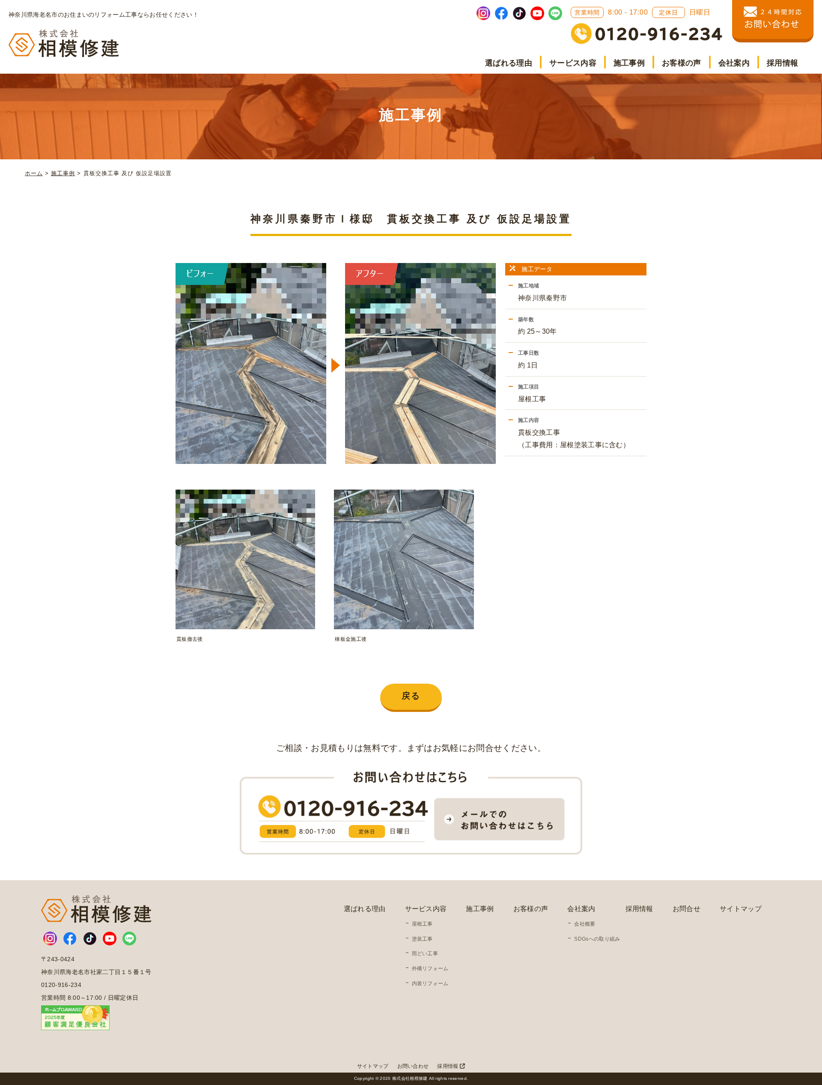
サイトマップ (741, 908)
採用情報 (782, 63)
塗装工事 (422, 939)
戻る (411, 695)
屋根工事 (422, 924)
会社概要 (584, 924)
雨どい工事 (425, 953)
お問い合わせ (413, 1066)
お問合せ (686, 908)
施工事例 (629, 63)
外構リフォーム (430, 968)
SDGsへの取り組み (597, 939)
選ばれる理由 (508, 63)
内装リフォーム (430, 983)
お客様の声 (681, 63)
